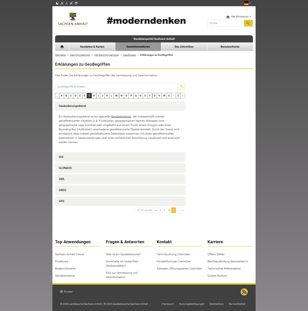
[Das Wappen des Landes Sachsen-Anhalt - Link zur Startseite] (78, 19)
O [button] (126, 95)
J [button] (102, 95)
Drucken (66, 291)
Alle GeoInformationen (106, 54)
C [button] (71, 95)
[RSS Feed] (244, 291)
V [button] (159, 95)
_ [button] (57, 95)
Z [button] (178, 95)
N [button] (121, 95)
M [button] (116, 95)
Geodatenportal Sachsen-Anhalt (154, 38)
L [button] (111, 95)
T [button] (150, 95)
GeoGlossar (129, 54)
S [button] (145, 95)
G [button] (89, 95)
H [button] (94, 95)
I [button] (98, 95)
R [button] (140, 95)
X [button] (169, 95)
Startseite (60, 54)
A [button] (61, 95)
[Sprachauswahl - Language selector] (247, 3)
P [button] (131, 95)
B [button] (66, 95)
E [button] (80, 95)
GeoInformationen (80, 54)
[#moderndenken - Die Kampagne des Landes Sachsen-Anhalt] (146, 20)
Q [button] (136, 95)
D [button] (75, 95)
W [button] (164, 95)
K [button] (107, 95)
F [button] (84, 95)
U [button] (154, 95)
